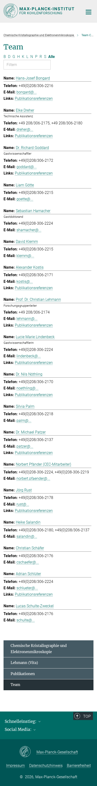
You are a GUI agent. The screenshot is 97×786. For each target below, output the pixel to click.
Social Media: (18, 729)
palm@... (23, 420)
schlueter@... (27, 588)
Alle (51, 56)
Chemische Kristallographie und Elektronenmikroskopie (39, 648)
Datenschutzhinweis (46, 765)
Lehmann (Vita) (24, 662)
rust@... (22, 504)
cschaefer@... (27, 562)
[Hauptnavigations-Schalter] (88, 12)
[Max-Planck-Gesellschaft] (27, 752)
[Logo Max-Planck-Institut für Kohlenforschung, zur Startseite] (40, 11)
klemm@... (25, 255)
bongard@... (26, 92)
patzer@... (24, 446)
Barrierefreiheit (79, 765)
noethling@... (27, 388)
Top (87, 716)
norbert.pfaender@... (33, 478)
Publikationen (23, 674)
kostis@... (24, 281)
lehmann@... (26, 318)
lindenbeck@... (28, 356)
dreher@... (24, 129)
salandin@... (26, 536)
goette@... (24, 199)
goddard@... (26, 167)
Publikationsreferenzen (34, 98)
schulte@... (25, 620)
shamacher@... (28, 230)
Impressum (15, 765)
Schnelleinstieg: (21, 721)
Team (15, 684)
